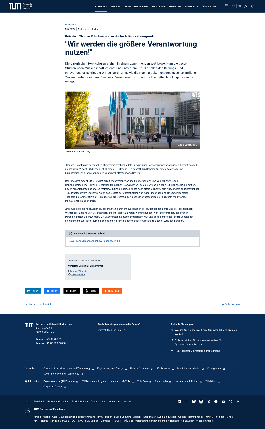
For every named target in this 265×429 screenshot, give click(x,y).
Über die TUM (209, 6)
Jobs (28, 401)
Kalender (114, 381)
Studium (115, 6)
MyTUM (126, 381)
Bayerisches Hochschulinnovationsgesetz (92, 241)
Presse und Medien (57, 401)
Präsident (70, 24)
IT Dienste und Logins (94, 381)
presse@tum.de (79, 271)
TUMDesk (143, 381)
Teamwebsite (78, 274)
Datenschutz (98, 401)
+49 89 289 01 (54, 339)
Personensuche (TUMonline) (59, 381)
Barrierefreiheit (80, 401)
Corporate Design (53, 386)
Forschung (158, 6)
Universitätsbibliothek (187, 381)
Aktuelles (101, 6)
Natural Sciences (140, 368)
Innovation (175, 6)
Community (191, 6)
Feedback (39, 401)
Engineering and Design (110, 368)
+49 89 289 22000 (55, 343)
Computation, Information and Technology (67, 368)
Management (214, 368)
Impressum (114, 401)
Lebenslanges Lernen (136, 6)
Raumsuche (162, 381)
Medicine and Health (189, 368)
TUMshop (211, 381)
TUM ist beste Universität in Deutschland (197, 350)
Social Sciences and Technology (61, 373)
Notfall (127, 401)
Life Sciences (163, 368)
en (239, 6)
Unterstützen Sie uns (109, 330)
